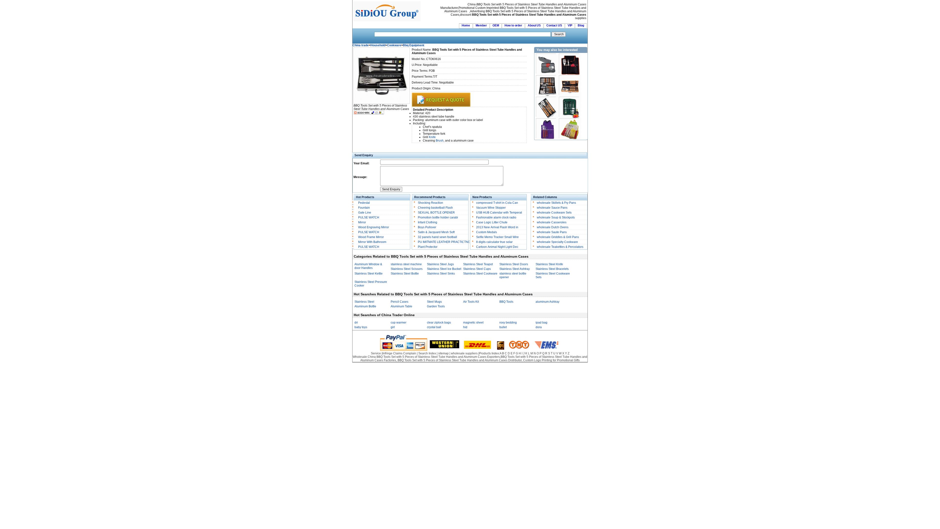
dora (539, 327)
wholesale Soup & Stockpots (556, 217)
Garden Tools (436, 306)
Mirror (362, 222)
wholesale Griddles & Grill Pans (558, 237)
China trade (360, 45)
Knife (432, 137)
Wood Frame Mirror (371, 237)
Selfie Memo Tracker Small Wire (497, 237)
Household (377, 45)
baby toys (360, 327)
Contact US (554, 25)
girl (393, 327)
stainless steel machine (406, 264)
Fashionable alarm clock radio (496, 217)
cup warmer (398, 322)
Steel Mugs (434, 301)
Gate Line (364, 212)
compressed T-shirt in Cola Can (497, 202)
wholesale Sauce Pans (552, 207)
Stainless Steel (364, 301)
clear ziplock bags (439, 322)
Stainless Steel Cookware (480, 273)
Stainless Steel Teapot (478, 264)
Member (481, 25)
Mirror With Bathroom (372, 242)
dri (356, 322)
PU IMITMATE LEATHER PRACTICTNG (444, 242)
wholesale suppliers (464, 353)
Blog (581, 25)
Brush (440, 140)
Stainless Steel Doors (513, 264)
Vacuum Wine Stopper (491, 207)
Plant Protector (427, 247)
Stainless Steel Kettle (368, 273)
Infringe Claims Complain (399, 353)
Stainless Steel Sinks (441, 273)
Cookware (394, 45)
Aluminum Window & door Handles (368, 266)
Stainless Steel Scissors (407, 269)
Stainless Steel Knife (549, 264)
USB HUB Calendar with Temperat (499, 212)
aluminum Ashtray (547, 301)
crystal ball (434, 327)
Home (466, 25)
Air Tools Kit (471, 301)
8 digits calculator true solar (494, 242)
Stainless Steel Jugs (440, 264)
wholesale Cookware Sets (554, 212)
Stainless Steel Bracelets (552, 269)
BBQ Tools (506, 301)
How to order (513, 25)
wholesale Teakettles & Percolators (560, 247)
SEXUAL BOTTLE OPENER (436, 212)
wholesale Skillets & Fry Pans (556, 202)
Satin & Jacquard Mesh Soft (436, 232)
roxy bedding (508, 322)
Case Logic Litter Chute (491, 222)
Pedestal (364, 202)
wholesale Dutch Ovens (552, 227)
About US (534, 25)
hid (465, 327)
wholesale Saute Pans (552, 232)
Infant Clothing (427, 222)
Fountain (364, 207)
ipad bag (541, 322)
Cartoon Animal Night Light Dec (497, 247)
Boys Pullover (427, 227)
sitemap (443, 353)
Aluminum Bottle (365, 306)
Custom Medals (486, 232)
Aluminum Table (401, 306)
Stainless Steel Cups (477, 269)
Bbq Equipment (413, 45)
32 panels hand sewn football (437, 237)
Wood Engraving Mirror (373, 227)
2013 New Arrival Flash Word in (497, 227)
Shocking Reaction (430, 202)
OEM (496, 25)
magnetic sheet (473, 322)
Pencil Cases (399, 301)
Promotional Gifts (568, 360)
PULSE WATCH (368, 217)
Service (376, 353)
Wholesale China (364, 357)
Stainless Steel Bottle (405, 273)
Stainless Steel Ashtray (514, 269)
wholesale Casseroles (551, 222)
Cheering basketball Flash (435, 207)
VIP (570, 25)
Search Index (427, 353)
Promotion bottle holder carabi (438, 217)
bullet (503, 327)
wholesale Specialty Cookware (557, 242)
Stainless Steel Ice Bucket (444, 269)
